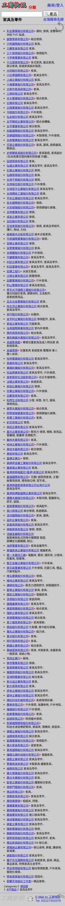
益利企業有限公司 (17, 520)
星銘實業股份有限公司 (20, 506)
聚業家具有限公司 (17, 764)
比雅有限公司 (15, 103)
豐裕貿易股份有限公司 (20, 876)
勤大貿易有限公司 (17, 686)
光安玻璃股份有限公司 (20, 207)
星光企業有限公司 (17, 431)
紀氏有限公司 (15, 422)
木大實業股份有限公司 (20, 98)
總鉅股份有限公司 (17, 855)
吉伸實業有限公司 (17, 212)
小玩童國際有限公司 (19, 75)
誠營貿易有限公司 (17, 39)
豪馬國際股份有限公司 (20, 750)
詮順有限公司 (15, 718)
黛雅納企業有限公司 (19, 847)
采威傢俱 (12, 350)
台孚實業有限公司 (17, 126)
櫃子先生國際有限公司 (20, 860)
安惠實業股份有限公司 (20, 248)
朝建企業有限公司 (17, 645)
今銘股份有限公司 (17, 112)
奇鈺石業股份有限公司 (20, 386)
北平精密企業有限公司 (20, 121)
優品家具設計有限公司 (20, 842)
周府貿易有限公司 (17, 333)
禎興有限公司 (15, 768)
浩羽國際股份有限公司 (20, 515)
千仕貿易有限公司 (17, 62)
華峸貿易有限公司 (17, 650)
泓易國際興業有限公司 (20, 328)
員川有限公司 (15, 510)
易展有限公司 (15, 363)
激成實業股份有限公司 (20, 819)
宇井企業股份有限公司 (20, 198)
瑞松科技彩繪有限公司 (20, 700)
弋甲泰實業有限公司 (19, 57)
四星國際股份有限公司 (20, 130)
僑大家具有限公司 (17, 745)
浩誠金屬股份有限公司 (20, 534)
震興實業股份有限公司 (20, 810)
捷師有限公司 (15, 585)
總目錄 (24, 886)
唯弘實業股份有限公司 (20, 576)
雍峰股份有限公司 (17, 709)
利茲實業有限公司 (17, 266)
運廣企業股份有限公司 (20, 731)
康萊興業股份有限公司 (20, 608)
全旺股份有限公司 (17, 221)
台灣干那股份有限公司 (20, 179)
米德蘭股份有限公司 (19, 253)
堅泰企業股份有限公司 (20, 590)
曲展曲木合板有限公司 (20, 234)
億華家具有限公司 (17, 796)
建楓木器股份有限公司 (20, 498)
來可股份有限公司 (17, 314)
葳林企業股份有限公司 (20, 695)
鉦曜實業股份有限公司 (20, 740)
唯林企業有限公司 (17, 580)
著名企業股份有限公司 (20, 631)
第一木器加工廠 (16, 555)
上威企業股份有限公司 (20, 80)
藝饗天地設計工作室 (19, 881)
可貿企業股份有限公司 (20, 145)
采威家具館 (13, 342)
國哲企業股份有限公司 (20, 594)
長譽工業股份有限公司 (20, 417)
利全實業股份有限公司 (20, 31)
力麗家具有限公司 (17, 48)
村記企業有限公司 (17, 262)
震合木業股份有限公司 (20, 777)
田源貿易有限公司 (17, 161)
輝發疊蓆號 (13, 801)
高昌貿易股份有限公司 (20, 524)
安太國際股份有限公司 (20, 202)
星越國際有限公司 (17, 477)
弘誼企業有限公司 (17, 165)
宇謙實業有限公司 (17, 257)
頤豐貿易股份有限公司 (20, 838)
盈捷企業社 (13, 458)
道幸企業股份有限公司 (20, 691)
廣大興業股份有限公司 (20, 773)
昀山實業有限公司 (17, 285)
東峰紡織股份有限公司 (20, 368)
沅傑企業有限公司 (17, 276)
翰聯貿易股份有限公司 (20, 833)
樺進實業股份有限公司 (20, 829)
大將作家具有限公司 (19, 89)
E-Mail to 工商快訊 (47, 897)
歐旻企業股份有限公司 (20, 782)
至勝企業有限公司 (17, 243)
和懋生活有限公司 (17, 400)
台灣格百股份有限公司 (20, 184)
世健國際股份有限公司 (20, 135)
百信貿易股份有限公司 (20, 226)
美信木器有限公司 (17, 449)
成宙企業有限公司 (17, 217)
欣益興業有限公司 (17, 372)
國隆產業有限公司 (17, 604)
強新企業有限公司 (17, 613)
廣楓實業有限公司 (17, 805)
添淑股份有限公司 (17, 599)
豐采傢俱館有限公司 (19, 868)
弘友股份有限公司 (17, 117)
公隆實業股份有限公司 (20, 107)
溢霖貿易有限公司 (17, 736)
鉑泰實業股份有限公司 (20, 714)
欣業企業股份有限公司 (20, 391)
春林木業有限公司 (17, 440)
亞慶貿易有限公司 (17, 395)
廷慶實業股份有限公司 (20, 280)
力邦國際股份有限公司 (20, 44)
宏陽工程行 (13, 271)
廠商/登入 (55, 5)
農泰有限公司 (15, 704)
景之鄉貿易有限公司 (19, 622)
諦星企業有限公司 (17, 824)
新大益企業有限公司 (19, 681)
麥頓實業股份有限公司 (20, 617)
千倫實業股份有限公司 (20, 84)
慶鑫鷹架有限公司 (17, 815)
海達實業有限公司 (17, 545)
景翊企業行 (13, 658)
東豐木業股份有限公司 (20, 408)
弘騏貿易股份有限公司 (20, 175)
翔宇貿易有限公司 (17, 641)
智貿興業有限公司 (17, 667)
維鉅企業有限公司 (17, 759)
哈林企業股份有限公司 (20, 444)
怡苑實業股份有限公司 (20, 358)
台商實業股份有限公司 (20, 140)
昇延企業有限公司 (17, 323)
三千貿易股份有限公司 (20, 53)
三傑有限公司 (15, 93)
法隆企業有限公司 (17, 381)
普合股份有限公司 (17, 636)
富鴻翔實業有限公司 (19, 677)
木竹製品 (11, 889)
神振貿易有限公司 (17, 529)
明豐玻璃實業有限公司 (20, 413)
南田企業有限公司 (17, 427)
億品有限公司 (15, 791)
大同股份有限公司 (17, 70)
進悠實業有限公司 (17, 663)
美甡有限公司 (15, 453)
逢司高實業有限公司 (19, 568)
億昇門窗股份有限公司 (20, 787)
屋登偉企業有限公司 (19, 467)
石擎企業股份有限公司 (20, 170)
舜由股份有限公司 (17, 627)
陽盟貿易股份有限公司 (20, 672)
